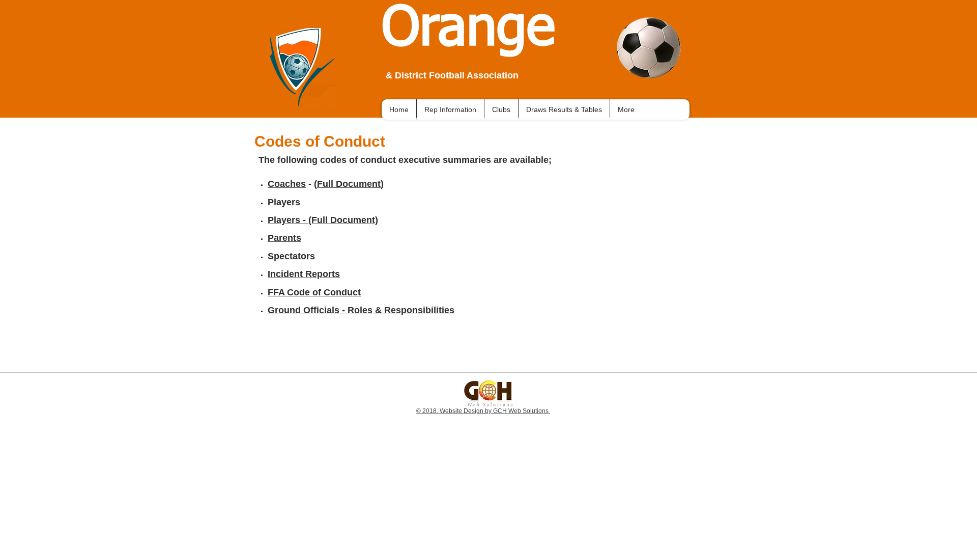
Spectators (291, 256)
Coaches (287, 184)
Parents (284, 238)
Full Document (349, 184)
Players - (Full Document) (323, 220)
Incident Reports (304, 274)
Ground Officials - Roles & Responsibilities (361, 310)
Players (284, 202)
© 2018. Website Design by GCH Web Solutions (483, 411)
